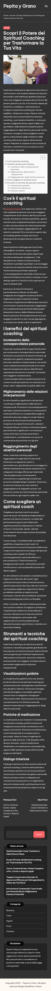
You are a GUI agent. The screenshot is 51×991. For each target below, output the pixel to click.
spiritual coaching (13, 209)
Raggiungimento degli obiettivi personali (27, 177)
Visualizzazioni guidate (20, 186)
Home (5, 15)
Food (7, 28)
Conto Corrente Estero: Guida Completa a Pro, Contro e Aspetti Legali (24, 869)
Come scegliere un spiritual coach (22, 180)
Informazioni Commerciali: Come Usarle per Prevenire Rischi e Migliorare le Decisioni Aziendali (24, 891)
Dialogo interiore (18, 191)
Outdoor (10, 931)
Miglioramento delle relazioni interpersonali (23, 173)
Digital (9, 921)
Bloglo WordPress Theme (30, 986)
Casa (8, 915)
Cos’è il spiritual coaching (17, 161)
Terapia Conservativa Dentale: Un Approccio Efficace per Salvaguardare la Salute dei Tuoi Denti (25, 880)
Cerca (39, 834)
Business (10, 910)
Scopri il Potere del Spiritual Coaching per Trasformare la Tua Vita (23, 861)
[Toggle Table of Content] (41, 157)
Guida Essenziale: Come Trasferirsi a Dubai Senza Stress (23, 852)
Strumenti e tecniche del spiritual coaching (25, 183)
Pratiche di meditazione (21, 188)
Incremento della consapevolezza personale (24, 168)
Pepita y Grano (19, 6)
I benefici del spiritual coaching (20, 164)
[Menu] (46, 6)
